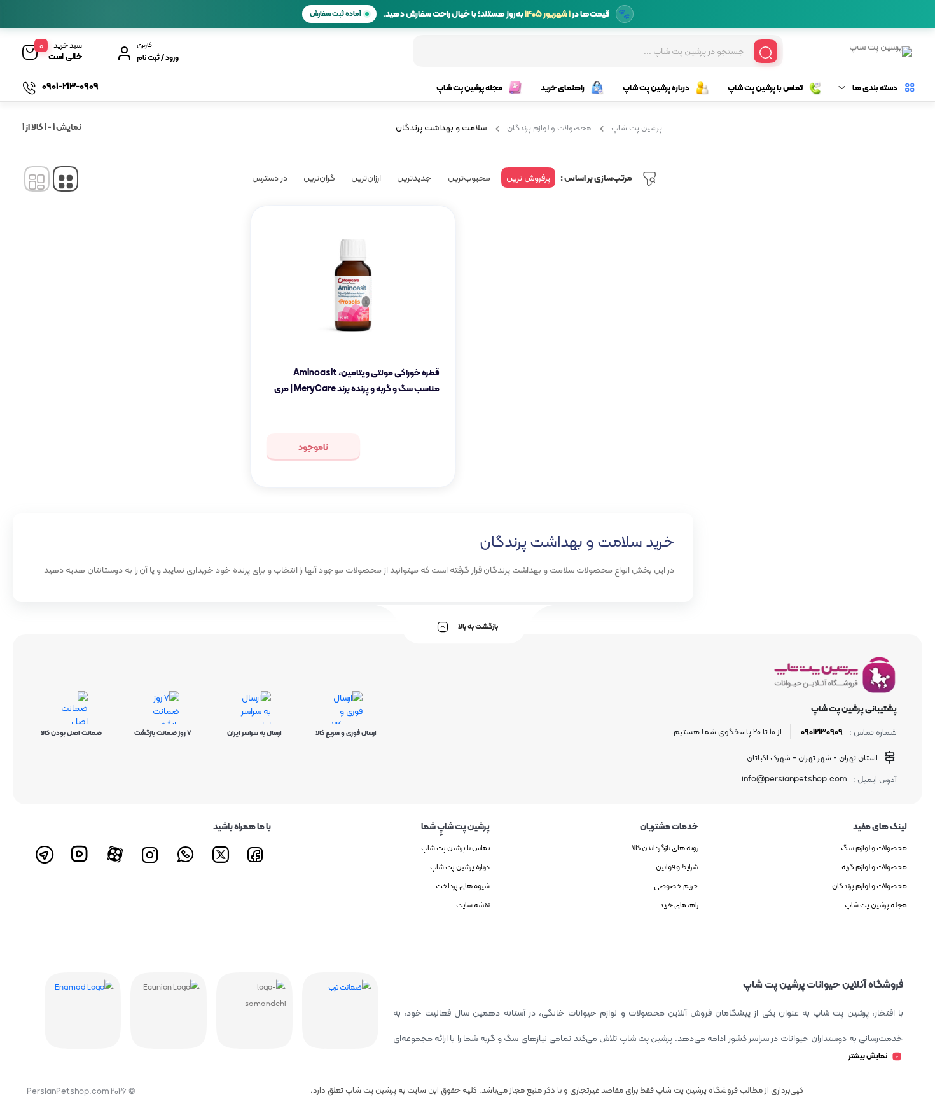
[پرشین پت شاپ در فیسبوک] (256, 852)
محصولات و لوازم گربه (874, 866)
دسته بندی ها (874, 87)
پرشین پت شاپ (636, 127)
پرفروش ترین (528, 177)
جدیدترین (414, 177)
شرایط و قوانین (677, 866)
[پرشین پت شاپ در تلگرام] (46, 853)
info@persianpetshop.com (794, 779)
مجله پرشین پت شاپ (469, 87)
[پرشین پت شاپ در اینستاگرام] (151, 852)
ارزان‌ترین (366, 177)
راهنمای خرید (563, 87)
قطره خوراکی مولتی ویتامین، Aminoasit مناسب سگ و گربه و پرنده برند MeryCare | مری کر (357, 388)
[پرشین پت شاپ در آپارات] (116, 852)
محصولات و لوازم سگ (874, 847)
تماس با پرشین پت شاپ (765, 87)
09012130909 (822, 731)
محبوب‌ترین (469, 177)
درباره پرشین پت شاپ (656, 87)
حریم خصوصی (676, 885)
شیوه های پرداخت (463, 885)
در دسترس (269, 177)
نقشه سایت (473, 905)
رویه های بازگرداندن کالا (665, 847)
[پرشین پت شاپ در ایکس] (221, 852)
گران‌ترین (319, 177)
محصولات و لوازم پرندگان (549, 127)
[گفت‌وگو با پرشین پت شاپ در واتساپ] (186, 852)
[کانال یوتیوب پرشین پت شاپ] (81, 852)
